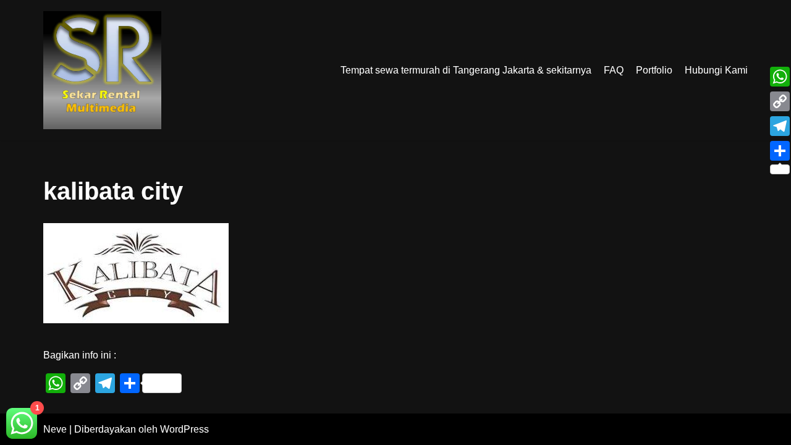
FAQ (614, 70)
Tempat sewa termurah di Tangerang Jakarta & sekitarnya (466, 70)
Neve (55, 429)
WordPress (184, 429)
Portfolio (654, 70)
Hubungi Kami (716, 70)
